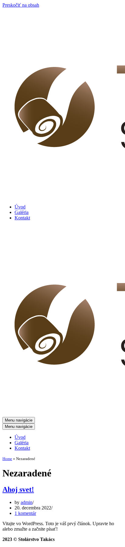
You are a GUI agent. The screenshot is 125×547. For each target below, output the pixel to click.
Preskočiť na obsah (20, 5)
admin (26, 502)
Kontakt (22, 217)
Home (7, 458)
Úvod (20, 206)
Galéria (22, 212)
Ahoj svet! (18, 489)
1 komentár (25, 513)
